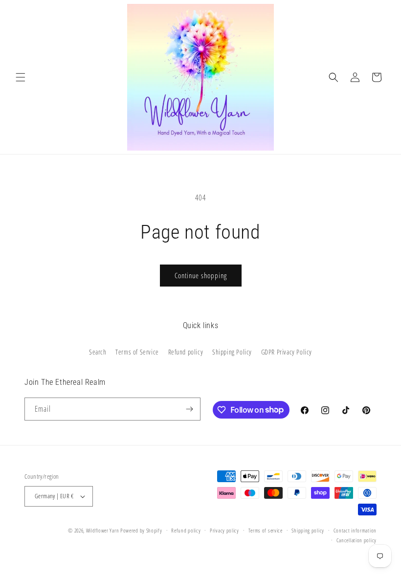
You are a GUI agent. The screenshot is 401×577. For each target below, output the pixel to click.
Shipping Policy (232, 351)
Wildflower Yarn (102, 530)
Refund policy (185, 351)
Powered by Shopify (141, 530)
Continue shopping (201, 275)
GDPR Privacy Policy (286, 351)
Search (98, 351)
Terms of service (265, 530)
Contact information (355, 530)
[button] (20, 77)
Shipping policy (307, 530)
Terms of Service (137, 351)
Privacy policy (224, 530)
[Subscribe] (189, 409)
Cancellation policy (356, 540)
